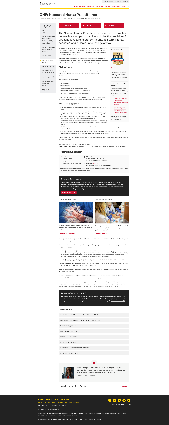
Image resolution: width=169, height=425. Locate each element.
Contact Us (49, 399)
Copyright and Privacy (77, 419)
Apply (105, 1)
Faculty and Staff (62, 402)
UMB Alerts (54, 405)
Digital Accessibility (90, 419)
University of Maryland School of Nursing (48, 2)
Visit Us (89, 25)
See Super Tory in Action (67, 233)
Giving (116, 1)
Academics (82, 6)
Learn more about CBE (68, 192)
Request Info (68, 25)
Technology (67, 399)
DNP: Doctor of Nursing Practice (72, 19)
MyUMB (48, 405)
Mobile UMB (121, 404)
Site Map (99, 419)
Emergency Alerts (74, 402)
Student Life (99, 6)
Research (107, 6)
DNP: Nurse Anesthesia (48, 66)
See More (124, 386)
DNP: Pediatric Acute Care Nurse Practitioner (48, 71)
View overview (97, 156)
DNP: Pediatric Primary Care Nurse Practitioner (48, 77)
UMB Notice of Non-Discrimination (57, 415)
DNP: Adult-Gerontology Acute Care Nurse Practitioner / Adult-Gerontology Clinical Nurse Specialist (48, 40)
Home (41, 19)
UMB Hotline (62, 405)
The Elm (128, 404)
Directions (41, 399)
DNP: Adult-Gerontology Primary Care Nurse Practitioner (48, 49)
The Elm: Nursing (123, 1)
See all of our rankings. (116, 67)
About (76, 6)
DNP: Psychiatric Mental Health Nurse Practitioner (48, 83)
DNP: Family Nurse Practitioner (47, 56)
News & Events (116, 6)
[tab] (94, 315)
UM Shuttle (114, 404)
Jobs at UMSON (58, 399)
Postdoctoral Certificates (45, 90)
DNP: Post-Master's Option (47, 31)
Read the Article (100, 233)
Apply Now (112, 25)
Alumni (124, 6)
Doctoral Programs (57, 19)
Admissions (90, 6)
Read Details (95, 163)
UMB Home (41, 405)
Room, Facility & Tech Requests (47, 402)
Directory (110, 1)
